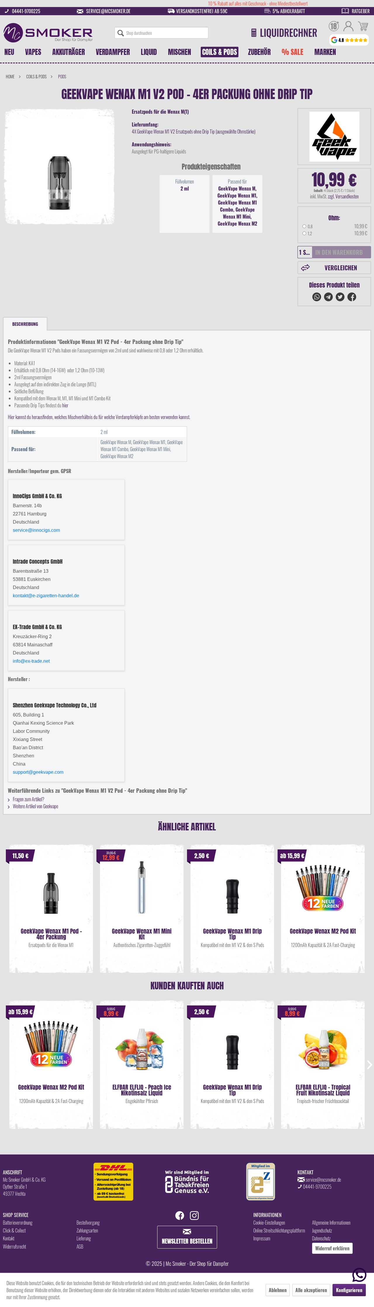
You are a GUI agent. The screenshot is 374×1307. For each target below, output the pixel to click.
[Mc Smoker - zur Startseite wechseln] (48, 32)
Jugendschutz (322, 1230)
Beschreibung (25, 324)
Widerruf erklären (332, 1248)
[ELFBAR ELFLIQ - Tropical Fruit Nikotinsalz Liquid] (323, 1049)
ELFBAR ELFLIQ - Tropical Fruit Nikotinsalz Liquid (323, 1090)
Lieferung (84, 1238)
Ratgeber (361, 11)
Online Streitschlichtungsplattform (279, 1230)
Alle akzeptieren (311, 1290)
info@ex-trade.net (31, 661)
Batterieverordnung (17, 1222)
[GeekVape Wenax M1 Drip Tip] (232, 893)
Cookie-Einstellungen (269, 1222)
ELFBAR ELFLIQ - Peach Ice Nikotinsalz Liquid (141, 1090)
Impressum (261, 1238)
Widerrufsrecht (14, 1246)
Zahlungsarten (87, 1230)
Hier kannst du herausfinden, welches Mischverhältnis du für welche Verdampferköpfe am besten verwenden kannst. (99, 416)
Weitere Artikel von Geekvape (35, 806)
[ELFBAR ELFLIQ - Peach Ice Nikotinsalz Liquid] (142, 1049)
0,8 (310, 226)
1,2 (310, 233)
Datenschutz (321, 1238)
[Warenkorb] (363, 27)
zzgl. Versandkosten (343, 196)
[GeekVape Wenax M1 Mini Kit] (142, 893)
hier (65, 405)
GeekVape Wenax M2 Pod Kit (323, 932)
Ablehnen (278, 1290)
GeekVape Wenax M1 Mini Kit (142, 934)
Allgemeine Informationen (331, 1222)
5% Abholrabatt (289, 11)
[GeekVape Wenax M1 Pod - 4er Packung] (51, 893)
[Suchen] (121, 33)
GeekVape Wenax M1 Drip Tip (232, 934)
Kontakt (8, 1238)
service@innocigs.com (36, 530)
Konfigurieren (349, 1290)
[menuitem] (161, 33)
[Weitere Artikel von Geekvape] (334, 137)
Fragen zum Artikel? (28, 799)
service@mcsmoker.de (108, 11)
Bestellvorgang (88, 1222)
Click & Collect (14, 1230)
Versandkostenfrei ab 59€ (201, 11)
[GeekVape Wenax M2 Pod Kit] (323, 893)
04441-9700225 (26, 11)
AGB (80, 1246)
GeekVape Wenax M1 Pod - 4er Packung (51, 934)
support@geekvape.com (38, 772)
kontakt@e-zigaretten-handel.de (46, 595)
